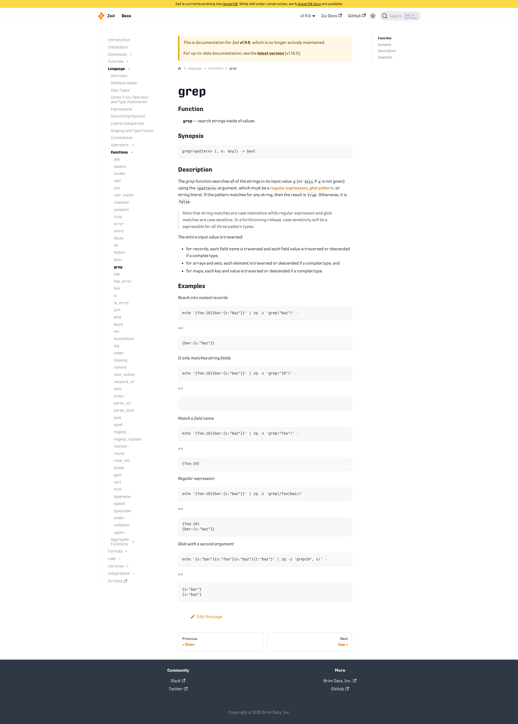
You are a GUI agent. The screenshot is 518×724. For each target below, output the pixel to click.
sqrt (117, 482)
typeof (119, 503)
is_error (121, 303)
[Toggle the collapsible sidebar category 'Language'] (128, 69)
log (116, 346)
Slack (175, 680)
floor (118, 260)
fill (116, 245)
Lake (112, 558)
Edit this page (209, 616)
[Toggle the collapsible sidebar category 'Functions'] (132, 152)
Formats (115, 551)
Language (116, 69)
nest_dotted (124, 374)
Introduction (119, 40)
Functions (119, 152)
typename (122, 496)
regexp (120, 432)
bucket (119, 173)
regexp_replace (128, 439)
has (117, 274)
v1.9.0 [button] (305, 15)
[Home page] (179, 68)
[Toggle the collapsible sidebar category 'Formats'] (126, 551)
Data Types (120, 90)
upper (119, 532)
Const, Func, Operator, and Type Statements (130, 99)
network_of (124, 382)
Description (387, 51)
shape (119, 468)
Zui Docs (329, 15)
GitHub (354, 15)
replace (120, 446)
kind (117, 317)
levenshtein (124, 339)
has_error (123, 281)
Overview (119, 76)
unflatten (121, 525)
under (119, 518)
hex (117, 288)
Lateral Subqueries (127, 123)
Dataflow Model (124, 83)
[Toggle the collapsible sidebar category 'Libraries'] (127, 566)
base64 (120, 166)
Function (384, 38)
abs (117, 159)
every (119, 231)
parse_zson (124, 410)
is (115, 295)
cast (117, 181)
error (119, 224)
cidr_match (124, 195)
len (116, 331)
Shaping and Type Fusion (132, 131)
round (119, 453)
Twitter (176, 689)
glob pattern (321, 188)
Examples (385, 57)
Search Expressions (128, 116)
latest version (270, 53)
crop (118, 216)
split (117, 475)
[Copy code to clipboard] (346, 151)
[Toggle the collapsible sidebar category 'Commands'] (131, 54)
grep (118, 267)
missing (120, 360)
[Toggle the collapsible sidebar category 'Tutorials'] (127, 61)
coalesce (121, 202)
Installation (118, 47)
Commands (117, 54)
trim (117, 489)
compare (121, 209)
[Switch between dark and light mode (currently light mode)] (373, 16)
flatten (119, 252)
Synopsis (384, 45)
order (119, 396)
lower (119, 353)
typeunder (123, 511)
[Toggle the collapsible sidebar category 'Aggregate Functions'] (133, 541)
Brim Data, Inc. (337, 680)
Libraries (116, 566)
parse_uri (122, 403)
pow (117, 417)
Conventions (121, 138)
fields (118, 238)
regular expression (289, 188)
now (117, 389)
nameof (120, 367)
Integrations (119, 573)
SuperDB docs (309, 4)
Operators (120, 145)
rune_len (122, 460)
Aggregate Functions (120, 541)
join (117, 310)
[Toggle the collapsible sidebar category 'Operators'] (132, 145)
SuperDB (230, 4)
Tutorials (116, 61)
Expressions (121, 109)
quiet (118, 424)
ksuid (118, 324)
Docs (126, 15)
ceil (117, 188)
